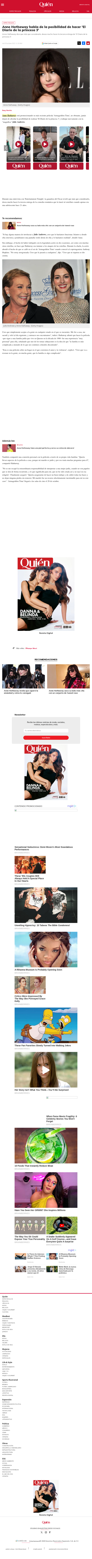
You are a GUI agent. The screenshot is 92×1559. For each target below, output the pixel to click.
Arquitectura (7, 1452)
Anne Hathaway (9, 115)
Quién (5, 1296)
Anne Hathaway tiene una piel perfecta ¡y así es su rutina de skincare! (45, 448)
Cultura (5, 1312)
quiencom (47, 1532)
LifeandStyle (7, 1419)
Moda (61, 11)
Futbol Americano (9, 1386)
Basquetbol (7, 1389)
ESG (4, 1458)
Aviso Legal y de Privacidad (16, 1549)
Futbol (5, 1382)
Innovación (6, 1472)
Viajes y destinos (8, 1323)
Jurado (5, 1331)
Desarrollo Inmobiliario (11, 1448)
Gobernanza (7, 1465)
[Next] (87, 675)
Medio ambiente (8, 1461)
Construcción (7, 1445)
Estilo (4, 1365)
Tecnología (6, 1410)
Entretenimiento (8, 1367)
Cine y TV (5, 1371)
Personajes (6, 1325)
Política (5, 1423)
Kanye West (32, 648)
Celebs (4, 1342)
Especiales (6, 1358)
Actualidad (6, 1351)
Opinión (5, 1356)
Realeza (32, 11)
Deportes (5, 1369)
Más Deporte (7, 1391)
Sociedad (5, 1439)
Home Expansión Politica (11, 1404)
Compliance (37, 1549)
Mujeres (5, 1349)
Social (4, 1463)
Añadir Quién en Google (50, 43)
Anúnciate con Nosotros (58, 1549)
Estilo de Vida (7, 1329)
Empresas (6, 1402)
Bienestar (6, 1327)
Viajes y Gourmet (8, 1310)
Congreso (6, 1430)
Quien (41, 1532)
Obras (4, 1413)
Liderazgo (6, 1354)
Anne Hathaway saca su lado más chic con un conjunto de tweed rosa (45, 225)
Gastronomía (7, 1318)
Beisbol (5, 1384)
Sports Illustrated (10, 1380)
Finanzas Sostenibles (10, 1470)
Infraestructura (8, 1450)
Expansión (7, 1399)
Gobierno (5, 1426)
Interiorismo (7, 1454)
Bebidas (5, 1321)
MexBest (6, 1316)
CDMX (4, 1432)
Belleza (75, 11)
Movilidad (6, 1467)
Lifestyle (5, 1393)
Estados (5, 1434)
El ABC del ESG (7, 1474)
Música (5, 1373)
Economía (6, 1406)
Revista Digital (85, 4)
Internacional (7, 1408)
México (4, 1428)
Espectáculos (15, 11)
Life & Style (7, 1362)
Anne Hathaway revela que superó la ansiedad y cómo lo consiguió (21, 691)
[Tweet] (79, 43)
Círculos (47, 11)
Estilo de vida (7, 1345)
